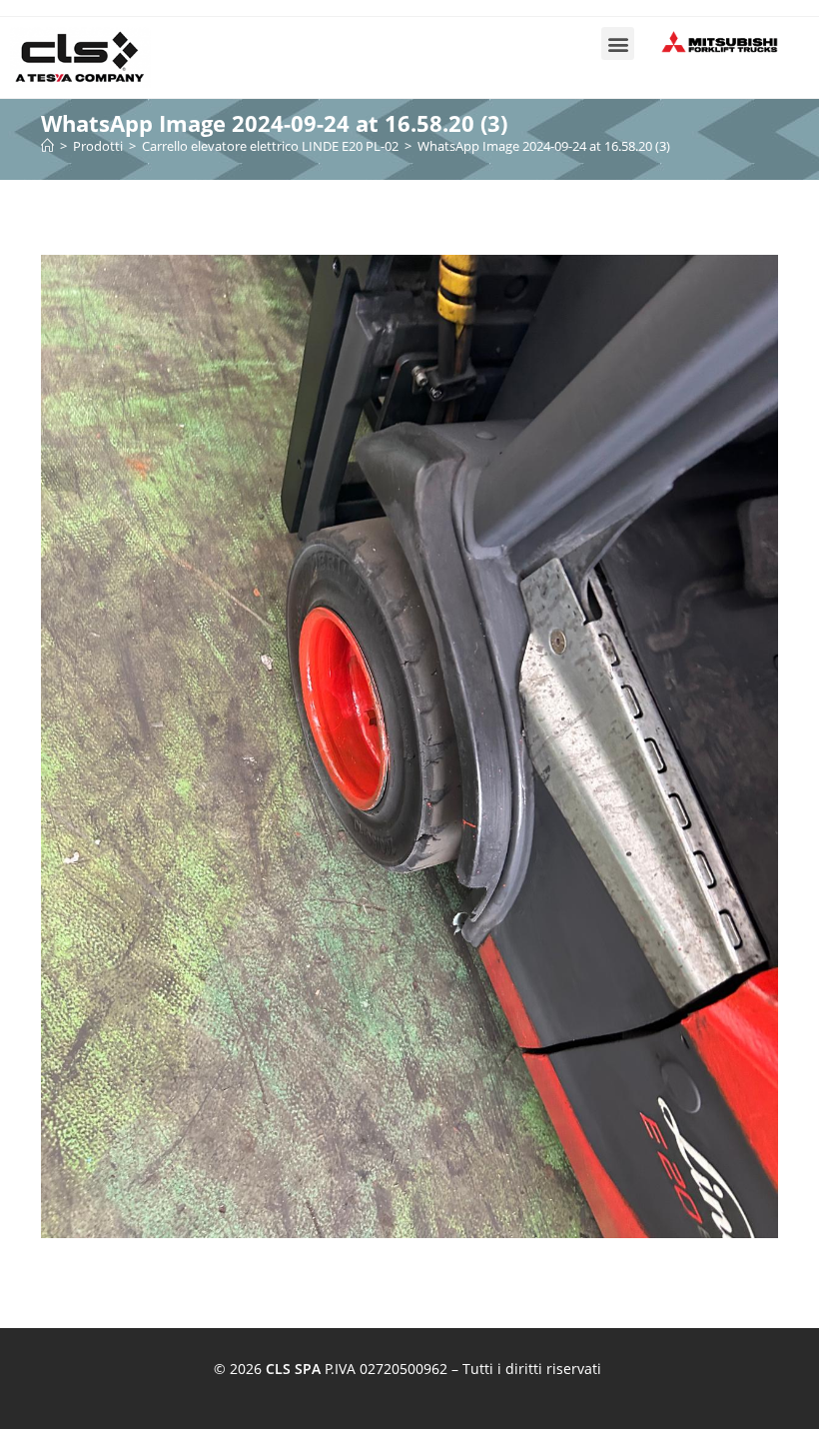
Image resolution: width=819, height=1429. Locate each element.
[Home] (47, 146)
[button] (617, 43)
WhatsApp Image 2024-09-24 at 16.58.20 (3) (543, 146)
